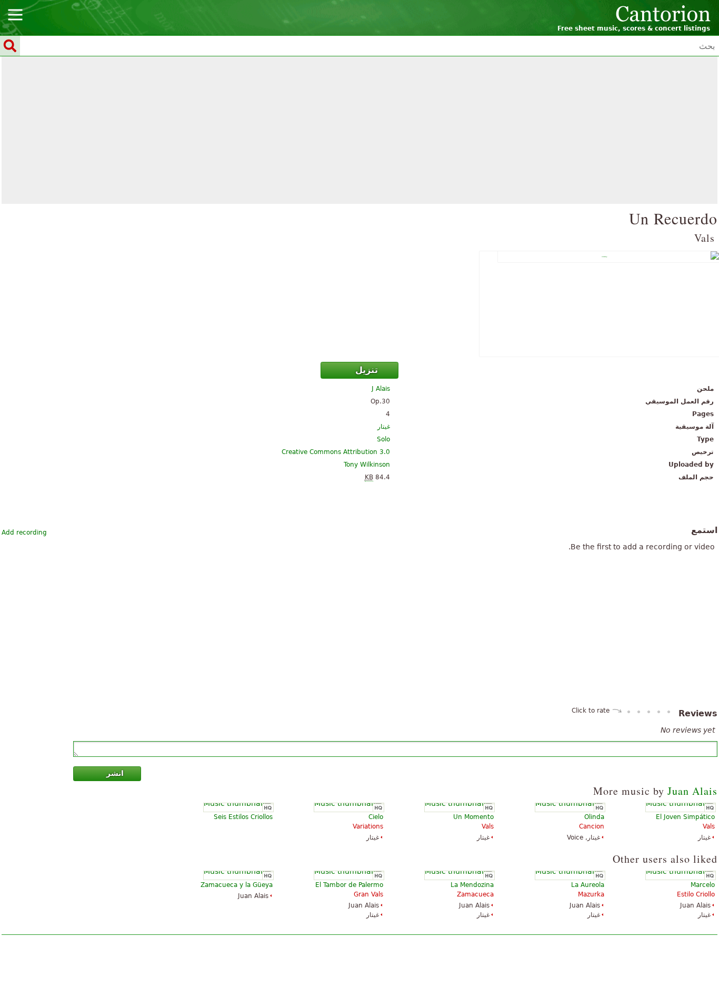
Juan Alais (692, 791)
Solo (383, 439)
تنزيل (366, 370)
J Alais (381, 388)
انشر (115, 773)
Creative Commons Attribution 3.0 (336, 452)
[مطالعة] (359, 304)
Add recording (24, 532)
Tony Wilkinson (367, 464)
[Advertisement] (359, 130)
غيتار (383, 426)
